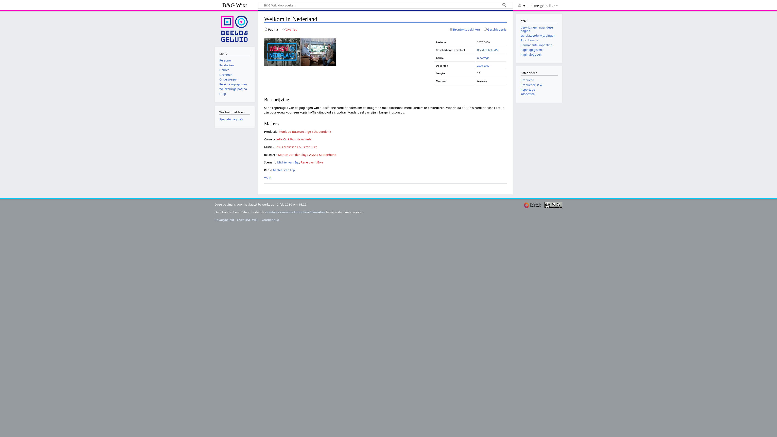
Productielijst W (531, 85)
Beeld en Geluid (486, 50)
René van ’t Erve (312, 162)
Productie (527, 80)
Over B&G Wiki (247, 220)
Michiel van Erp (288, 162)
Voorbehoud (270, 220)
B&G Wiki (234, 5)
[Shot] (318, 52)
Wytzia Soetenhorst (322, 155)
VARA (268, 178)
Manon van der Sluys (293, 155)
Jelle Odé (282, 139)
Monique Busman (291, 131)
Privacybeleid (224, 220)
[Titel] (282, 52)
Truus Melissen (285, 147)
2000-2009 (483, 65)
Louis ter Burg (307, 147)
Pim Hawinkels (300, 139)
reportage (483, 58)
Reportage (528, 89)
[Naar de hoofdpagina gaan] (235, 28)
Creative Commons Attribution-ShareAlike (295, 212)
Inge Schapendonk (318, 131)
